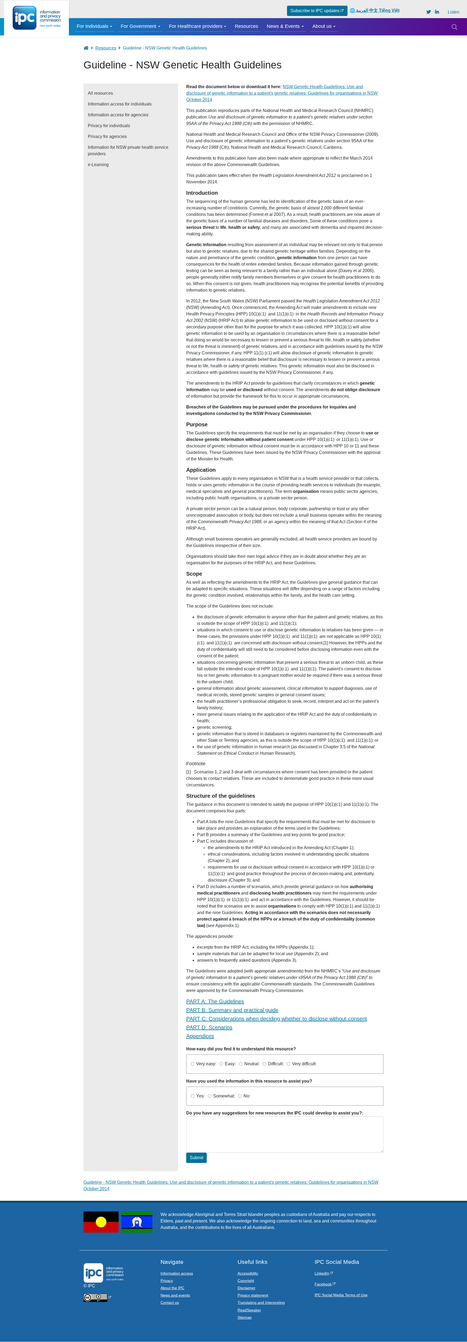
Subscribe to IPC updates (315, 10)
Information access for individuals (120, 104)
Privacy (167, 1280)
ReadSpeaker (249, 1310)
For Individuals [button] (92, 26)
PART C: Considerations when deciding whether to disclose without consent (276, 1019)
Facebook (323, 1284)
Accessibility (248, 1273)
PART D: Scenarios (209, 1027)
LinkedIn (322, 1273)
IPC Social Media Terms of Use (341, 1295)
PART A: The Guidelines (215, 1001)
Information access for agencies (118, 115)
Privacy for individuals (109, 125)
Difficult (275, 1063)
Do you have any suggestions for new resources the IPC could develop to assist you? (274, 1113)
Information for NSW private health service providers (128, 150)
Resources (246, 26)
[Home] (36, 18)
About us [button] (322, 26)
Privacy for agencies (107, 136)
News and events (175, 1295)
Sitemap (245, 1317)
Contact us (170, 1302)
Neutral (251, 1063)
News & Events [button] (283, 26)
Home (88, 48)
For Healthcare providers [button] (195, 26)
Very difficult (303, 1063)
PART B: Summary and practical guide (232, 1010)
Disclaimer (246, 1288)
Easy (230, 1063)
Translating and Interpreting (261, 1302)
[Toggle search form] (454, 26)
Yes (200, 1096)
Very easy (205, 1063)
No (246, 1096)
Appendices (200, 1036)
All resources (100, 93)
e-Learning (98, 164)
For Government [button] (138, 26)
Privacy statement (253, 1295)
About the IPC (172, 1288)
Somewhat (223, 1096)
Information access (177, 1273)
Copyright (246, 1280)
